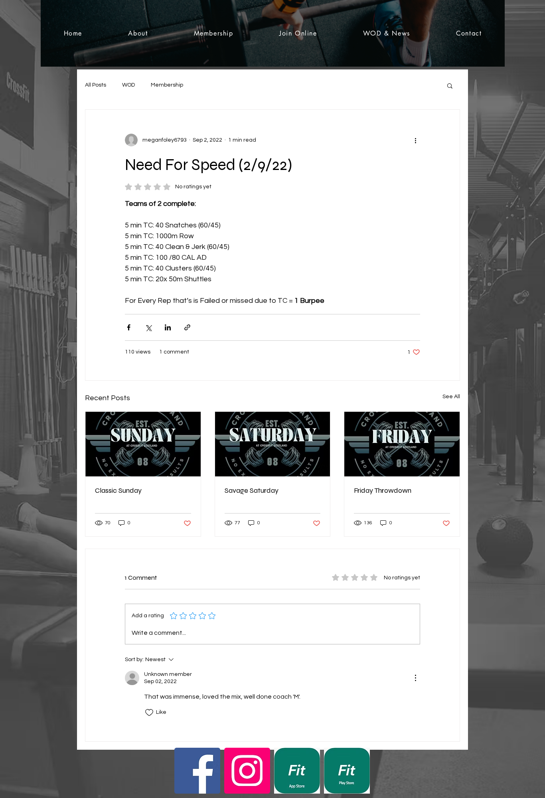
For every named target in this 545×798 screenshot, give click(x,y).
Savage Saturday (251, 490)
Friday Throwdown (382, 490)
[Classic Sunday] (143, 444)
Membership (167, 85)
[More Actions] (415, 678)
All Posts (95, 85)
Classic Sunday (118, 490)
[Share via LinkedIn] (168, 327)
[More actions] (415, 140)
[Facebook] (197, 771)
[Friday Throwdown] (402, 444)
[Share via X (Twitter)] (148, 327)
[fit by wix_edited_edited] (297, 771)
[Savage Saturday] (272, 444)
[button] (450, 85)
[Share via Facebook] (128, 327)
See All (451, 396)
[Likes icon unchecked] (149, 712)
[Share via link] (187, 327)
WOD (128, 85)
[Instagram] (247, 771)
